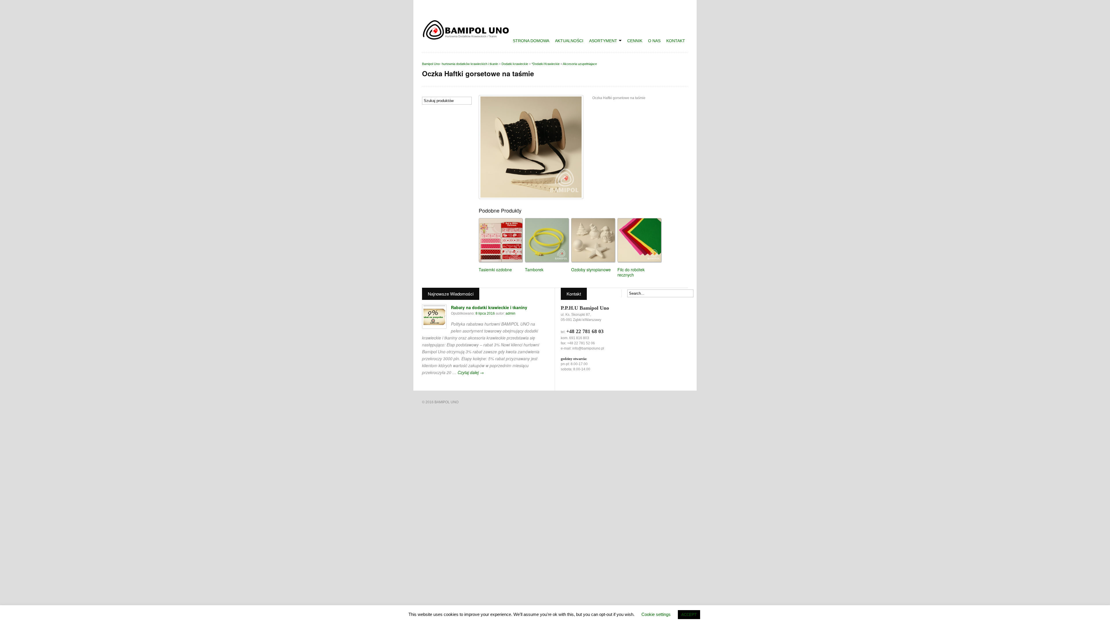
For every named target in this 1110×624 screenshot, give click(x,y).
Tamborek (534, 269)
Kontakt (675, 40)
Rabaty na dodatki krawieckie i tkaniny (489, 307)
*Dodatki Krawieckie (546, 64)
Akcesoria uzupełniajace (580, 64)
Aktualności (569, 40)
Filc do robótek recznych (631, 272)
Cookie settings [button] (656, 614)
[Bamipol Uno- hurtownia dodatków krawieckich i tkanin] (468, 37)
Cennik (634, 40)
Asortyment (601, 41)
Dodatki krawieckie (515, 64)
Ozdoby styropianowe (591, 269)
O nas (654, 40)
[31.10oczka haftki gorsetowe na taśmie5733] (531, 147)
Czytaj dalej (471, 372)
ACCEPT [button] (689, 614)
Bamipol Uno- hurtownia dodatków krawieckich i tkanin (460, 64)
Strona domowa (531, 40)
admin (510, 313)
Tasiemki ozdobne (495, 269)
